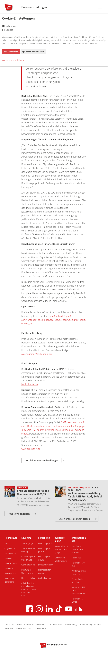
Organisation (9, 548)
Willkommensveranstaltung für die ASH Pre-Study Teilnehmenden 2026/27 (85, 496)
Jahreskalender (40, 628)
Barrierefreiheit (56, 624)
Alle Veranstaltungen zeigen (74, 518)
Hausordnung (71, 624)
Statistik (9, 29)
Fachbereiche (10, 553)
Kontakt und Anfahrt (13, 624)
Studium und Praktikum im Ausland (77, 549)
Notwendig (11, 25)
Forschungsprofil (45, 543)
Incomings (76, 557)
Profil (6, 543)
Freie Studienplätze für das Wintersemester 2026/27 (33, 492)
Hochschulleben (28, 578)
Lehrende (8, 568)
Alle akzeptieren (11, 51)
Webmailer (9, 628)
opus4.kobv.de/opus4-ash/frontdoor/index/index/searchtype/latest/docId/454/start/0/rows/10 (53, 319)
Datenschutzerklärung (13, 60)
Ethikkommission (45, 564)
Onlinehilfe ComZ (23, 628)
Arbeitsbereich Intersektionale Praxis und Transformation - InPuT (28, 589)
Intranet (97, 624)
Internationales (79, 539)
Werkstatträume (28, 564)
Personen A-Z (10, 573)
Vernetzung (9, 558)
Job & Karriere (10, 563)
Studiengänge (27, 543)
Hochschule (10, 537)
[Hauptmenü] (100, 7)
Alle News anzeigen (19, 513)
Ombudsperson (44, 578)
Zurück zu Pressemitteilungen (42, 460)
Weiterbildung (60, 539)
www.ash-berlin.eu (31, 448)
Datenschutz (42, 624)
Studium (26, 537)
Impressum (29, 624)
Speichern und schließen (33, 51)
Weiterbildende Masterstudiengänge (61, 549)
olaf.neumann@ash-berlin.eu (36, 354)
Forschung (44, 537)
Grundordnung (85, 624)
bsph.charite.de (29, 384)
